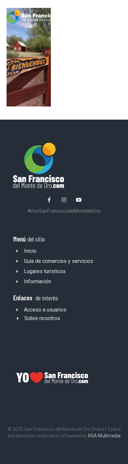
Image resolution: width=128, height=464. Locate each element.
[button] (115, 18)
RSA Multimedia (104, 435)
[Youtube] (79, 200)
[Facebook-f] (49, 200)
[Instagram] (64, 200)
